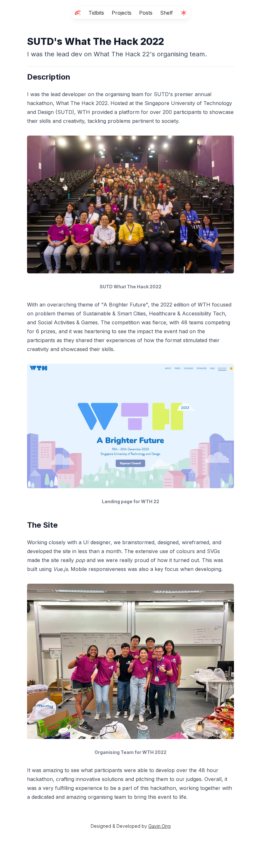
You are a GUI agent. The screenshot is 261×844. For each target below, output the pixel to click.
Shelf (166, 13)
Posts (145, 13)
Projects (121, 13)
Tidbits (96, 13)
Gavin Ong (159, 826)
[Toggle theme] (183, 13)
